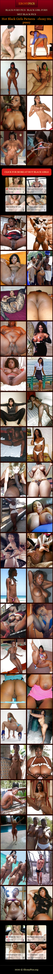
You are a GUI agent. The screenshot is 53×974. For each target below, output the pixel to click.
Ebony (27, 4)
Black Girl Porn (37, 10)
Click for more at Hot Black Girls (27, 172)
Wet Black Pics (26, 14)
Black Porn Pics (16, 10)
